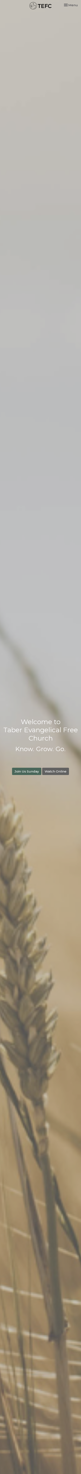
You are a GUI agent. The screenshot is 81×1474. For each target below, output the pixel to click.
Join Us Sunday (27, 771)
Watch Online (55, 771)
